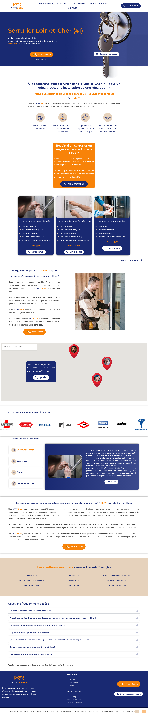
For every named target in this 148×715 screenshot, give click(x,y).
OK (137, 711)
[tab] (26, 450)
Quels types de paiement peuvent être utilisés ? (32, 647)
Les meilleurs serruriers (55, 567)
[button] (74, 611)
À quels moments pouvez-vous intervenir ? (30, 632)
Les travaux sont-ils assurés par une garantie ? (32, 654)
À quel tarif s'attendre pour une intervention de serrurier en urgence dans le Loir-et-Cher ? (53, 618)
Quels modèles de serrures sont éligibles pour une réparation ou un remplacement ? (50, 640)
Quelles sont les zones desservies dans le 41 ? (31, 611)
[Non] (144, 711)
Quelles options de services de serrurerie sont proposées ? (37, 625)
